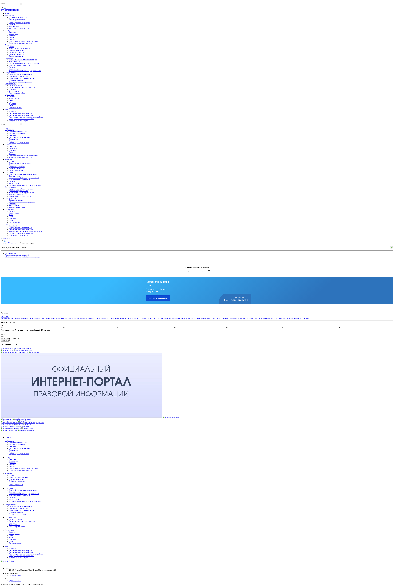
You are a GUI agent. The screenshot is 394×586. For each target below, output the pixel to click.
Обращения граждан (16, 85)
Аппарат (12, 37)
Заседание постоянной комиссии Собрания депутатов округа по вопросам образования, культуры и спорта (114, 318)
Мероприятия (14, 26)
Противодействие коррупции (19, 23)
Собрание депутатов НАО (18, 17)
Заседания (8, 45)
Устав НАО (13, 111)
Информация (9, 15)
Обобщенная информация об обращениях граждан (22, 257)
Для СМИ (12, 104)
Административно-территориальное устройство (26, 117)
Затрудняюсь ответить (11, 338)
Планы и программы (16, 54)
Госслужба (12, 21)
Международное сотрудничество (20, 82)
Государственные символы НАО (20, 113)
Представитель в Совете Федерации (21, 74)
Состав (7, 30)
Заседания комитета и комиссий (20, 48)
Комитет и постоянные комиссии (20, 43)
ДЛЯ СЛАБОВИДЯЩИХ (10, 10)
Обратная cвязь (10, 84)
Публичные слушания (17, 52)
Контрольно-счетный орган (18, 121)
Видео (11, 102)
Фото (11, 100)
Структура (12, 32)
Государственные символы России (21, 115)
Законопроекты (14, 61)
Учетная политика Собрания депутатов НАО (25, 71)
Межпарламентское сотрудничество (21, 78)
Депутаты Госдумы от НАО (18, 76)
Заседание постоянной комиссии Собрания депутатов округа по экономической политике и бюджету (270, 318)
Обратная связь (13, 243)
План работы (13, 24)
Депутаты (12, 36)
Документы (9, 58)
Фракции (12, 39)
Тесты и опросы (14, 91)
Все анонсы (5, 317)
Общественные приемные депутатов (22, 87)
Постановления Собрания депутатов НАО (24, 63)
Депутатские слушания (17, 50)
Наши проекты (14, 98)
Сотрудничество (10, 72)
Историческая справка (17, 19)
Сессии (11, 47)
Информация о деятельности (19, 28)
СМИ (11, 106)
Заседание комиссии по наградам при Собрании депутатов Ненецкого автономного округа (193, 318)
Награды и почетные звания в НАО (21, 119)
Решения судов (14, 69)
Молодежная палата (16, 80)
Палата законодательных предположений (23, 41)
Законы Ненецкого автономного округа (23, 60)
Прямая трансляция (16, 56)
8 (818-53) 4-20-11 (15, 581)
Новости (8, 13)
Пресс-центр (9, 95)
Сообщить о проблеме (158, 298)
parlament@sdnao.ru (15, 575)
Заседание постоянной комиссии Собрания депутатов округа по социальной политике (36, 318)
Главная (3, 243)
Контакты (12, 89)
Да (4, 334)
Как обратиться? (10, 253)
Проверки (12, 67)
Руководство (13, 34)
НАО (7, 109)
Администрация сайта (17, 93)
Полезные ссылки (15, 108)
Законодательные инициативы (19, 65)
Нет (4, 336)
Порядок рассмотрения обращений (17, 255)
